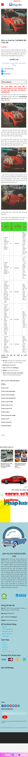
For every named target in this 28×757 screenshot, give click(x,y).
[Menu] (2, 4)
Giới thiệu (4, 644)
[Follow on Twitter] (8, 706)
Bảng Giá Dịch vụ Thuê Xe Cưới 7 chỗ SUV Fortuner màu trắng (6, 465)
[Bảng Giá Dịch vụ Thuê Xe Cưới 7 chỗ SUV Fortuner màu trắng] (7, 456)
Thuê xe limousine (6, 425)
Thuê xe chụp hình (6, 422)
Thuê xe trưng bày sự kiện (8, 415)
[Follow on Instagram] (5, 706)
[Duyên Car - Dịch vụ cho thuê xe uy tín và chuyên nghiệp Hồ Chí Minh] (15, 4)
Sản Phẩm (4, 649)
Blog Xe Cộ (5, 647)
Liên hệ (4, 642)
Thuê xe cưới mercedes (7, 394)
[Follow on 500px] (18, 706)
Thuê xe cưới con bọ (7, 405)
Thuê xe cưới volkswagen (8, 391)
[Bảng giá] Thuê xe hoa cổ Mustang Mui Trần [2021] (20, 465)
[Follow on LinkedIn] (13, 706)
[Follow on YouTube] (16, 706)
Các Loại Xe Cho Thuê (8, 651)
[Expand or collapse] (25, 82)
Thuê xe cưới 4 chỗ (6, 408)
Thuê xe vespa (5, 412)
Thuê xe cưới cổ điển (7, 401)
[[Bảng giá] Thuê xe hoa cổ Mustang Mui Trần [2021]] (21, 456)
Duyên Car (16, 373)
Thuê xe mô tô (5, 419)
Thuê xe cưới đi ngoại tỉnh (8, 398)
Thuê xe (3, 384)
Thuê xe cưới (4, 388)
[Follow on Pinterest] (10, 706)
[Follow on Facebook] (2, 706)
